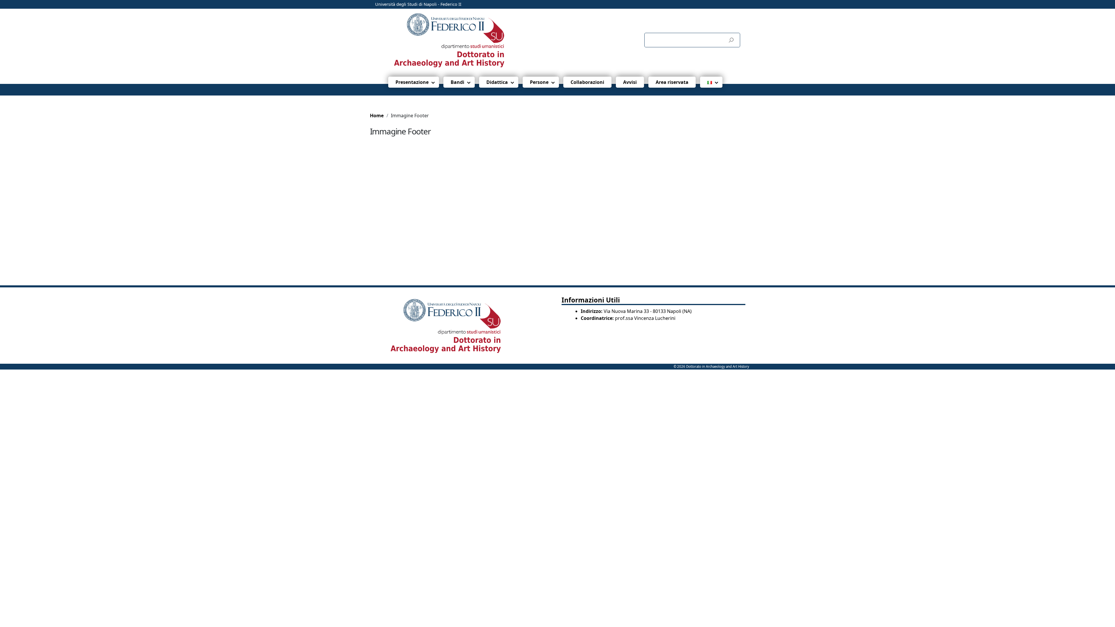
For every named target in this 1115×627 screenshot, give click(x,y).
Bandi (457, 82)
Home (377, 115)
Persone (539, 82)
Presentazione (412, 82)
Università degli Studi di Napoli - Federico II (418, 4)
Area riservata (672, 82)
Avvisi (630, 82)
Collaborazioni (587, 82)
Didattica (497, 82)
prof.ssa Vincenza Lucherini (645, 318)
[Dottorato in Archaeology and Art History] (465, 39)
